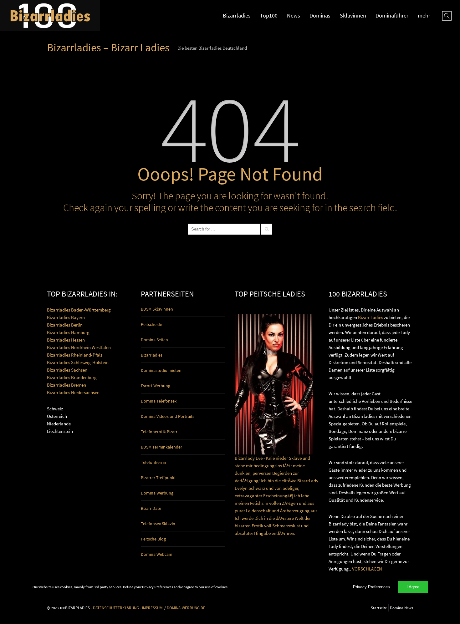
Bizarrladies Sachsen (67, 370)
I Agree (412, 587)
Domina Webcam (156, 554)
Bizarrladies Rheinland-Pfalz (74, 355)
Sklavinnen (353, 15)
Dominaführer (392, 15)
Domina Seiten (154, 339)
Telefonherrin (153, 462)
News (293, 15)
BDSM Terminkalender (161, 447)
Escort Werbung (155, 385)
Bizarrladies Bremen (66, 385)
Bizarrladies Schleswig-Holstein (78, 362)
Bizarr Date (151, 508)
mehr (424, 15)
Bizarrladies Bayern (66, 317)
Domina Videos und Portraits (167, 416)
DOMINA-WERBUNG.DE (186, 607)
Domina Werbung (157, 493)
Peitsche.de (151, 324)
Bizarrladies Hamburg (68, 332)
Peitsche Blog (153, 539)
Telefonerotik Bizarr (159, 431)
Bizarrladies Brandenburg (72, 377)
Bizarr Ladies (370, 317)
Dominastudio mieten (161, 370)
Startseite (379, 607)
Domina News (401, 607)
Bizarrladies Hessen (66, 340)
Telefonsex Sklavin (158, 523)
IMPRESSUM (152, 607)
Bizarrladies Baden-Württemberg (79, 310)
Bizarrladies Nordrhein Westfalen (79, 347)
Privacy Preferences (371, 587)
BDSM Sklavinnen (157, 309)
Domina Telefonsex (158, 401)
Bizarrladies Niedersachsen (73, 392)
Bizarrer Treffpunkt (158, 477)
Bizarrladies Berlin (65, 325)
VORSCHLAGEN (367, 569)
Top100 (269, 15)
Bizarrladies (237, 15)
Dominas (319, 15)
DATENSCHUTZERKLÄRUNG (116, 607)
